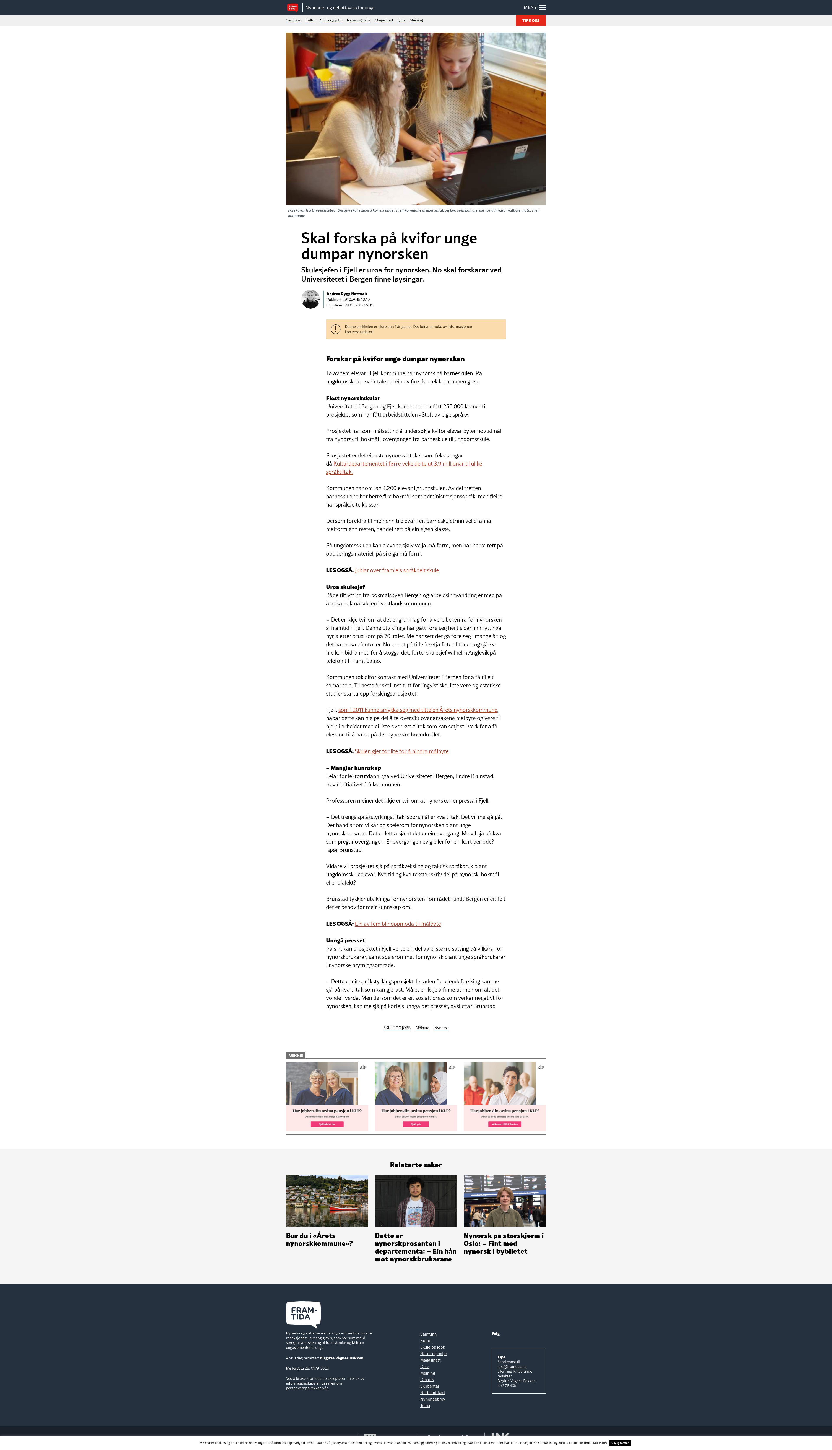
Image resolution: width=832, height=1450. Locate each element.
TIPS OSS (531, 20)
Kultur (311, 20)
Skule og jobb (331, 20)
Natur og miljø (358, 20)
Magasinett (384, 20)
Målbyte (422, 1027)
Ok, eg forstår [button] (620, 1443)
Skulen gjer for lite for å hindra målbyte (402, 751)
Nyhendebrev (432, 1399)
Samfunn (293, 20)
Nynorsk (441, 1027)
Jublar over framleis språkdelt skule (397, 570)
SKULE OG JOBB (397, 1027)
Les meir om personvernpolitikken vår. (314, 1385)
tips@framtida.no (512, 1366)
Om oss (427, 1379)
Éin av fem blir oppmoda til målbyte (398, 924)
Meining (416, 20)
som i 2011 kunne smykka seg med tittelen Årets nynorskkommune (417, 710)
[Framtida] (294, 7)
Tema (425, 1405)
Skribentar (429, 1386)
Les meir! (600, 1442)
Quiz (401, 20)
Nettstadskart (432, 1392)
